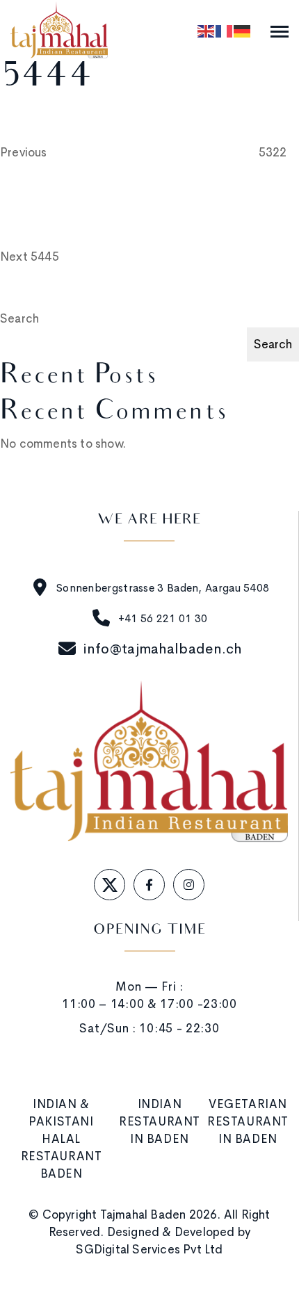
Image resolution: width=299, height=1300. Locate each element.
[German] (243, 31)
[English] (206, 31)
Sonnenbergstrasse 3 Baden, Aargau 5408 (162, 587)
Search (19, 318)
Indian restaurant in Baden (159, 1121)
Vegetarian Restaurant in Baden (248, 1121)
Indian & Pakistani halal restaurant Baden (61, 1139)
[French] (225, 31)
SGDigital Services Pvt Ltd (149, 1249)
